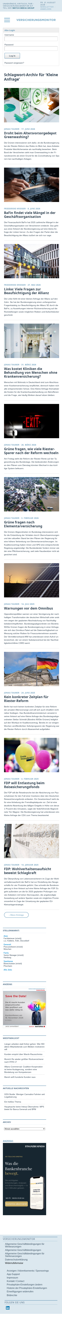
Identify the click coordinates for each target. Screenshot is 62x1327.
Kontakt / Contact (15, 1281)
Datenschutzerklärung (16, 1259)
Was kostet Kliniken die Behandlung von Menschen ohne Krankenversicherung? (30, 373)
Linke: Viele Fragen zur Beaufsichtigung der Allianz (26, 291)
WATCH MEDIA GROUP (23, 8)
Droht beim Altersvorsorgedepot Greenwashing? (30, 135)
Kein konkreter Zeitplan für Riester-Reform (26, 699)
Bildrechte (12, 1295)
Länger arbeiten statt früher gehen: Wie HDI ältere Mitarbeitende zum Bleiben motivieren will (24, 1046)
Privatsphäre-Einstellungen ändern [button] (24, 1284)
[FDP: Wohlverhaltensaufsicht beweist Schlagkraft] (32, 841)
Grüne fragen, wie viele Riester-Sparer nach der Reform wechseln (31, 451)
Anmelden (45, 9)
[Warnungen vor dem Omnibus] (32, 580)
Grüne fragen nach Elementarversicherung (23, 524)
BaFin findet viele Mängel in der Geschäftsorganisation (30, 214)
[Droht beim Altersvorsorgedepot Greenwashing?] (32, 105)
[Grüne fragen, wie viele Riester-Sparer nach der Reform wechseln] (32, 421)
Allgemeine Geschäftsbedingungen (23, 1250)
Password (8, 44)
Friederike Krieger (15, 208)
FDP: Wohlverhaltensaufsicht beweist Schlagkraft (27, 871)
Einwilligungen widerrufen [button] (20, 1291)
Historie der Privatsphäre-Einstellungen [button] (27, 1288)
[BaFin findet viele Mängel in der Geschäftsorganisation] (32, 185)
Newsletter (47, 7)
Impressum (12, 1277)
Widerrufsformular (14, 1263)
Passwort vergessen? (14, 63)
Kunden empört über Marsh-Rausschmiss (23, 1054)
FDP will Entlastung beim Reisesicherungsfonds (24, 785)
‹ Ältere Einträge (16, 915)
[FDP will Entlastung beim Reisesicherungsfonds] (32, 755)
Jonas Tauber (11, 129)
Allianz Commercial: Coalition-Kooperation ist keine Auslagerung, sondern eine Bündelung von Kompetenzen (23, 1069)
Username (9, 35)
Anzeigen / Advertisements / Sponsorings (28, 1270)
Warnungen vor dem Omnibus (28, 608)
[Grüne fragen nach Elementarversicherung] (32, 494)
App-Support (13, 1274)
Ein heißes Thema (12, 1102)
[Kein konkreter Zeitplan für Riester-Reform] (32, 669)
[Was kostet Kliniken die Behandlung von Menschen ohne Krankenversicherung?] (32, 341)
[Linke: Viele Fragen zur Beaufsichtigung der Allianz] (32, 261)
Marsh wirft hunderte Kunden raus (19, 1077)
